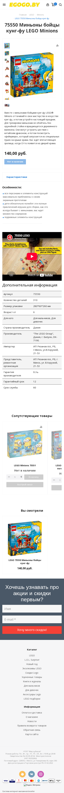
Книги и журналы (32, 681)
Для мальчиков (32, 685)
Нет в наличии (15, 161)
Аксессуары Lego (32, 694)
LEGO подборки (32, 698)
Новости (32, 721)
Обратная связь (31, 729)
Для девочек (32, 690)
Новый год (31, 664)
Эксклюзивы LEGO (31, 668)
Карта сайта (31, 734)
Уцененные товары (32, 677)
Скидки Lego (31, 672)
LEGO (32, 655)
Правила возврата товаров (31, 725)
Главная (23, 14)
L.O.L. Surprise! (32, 659)
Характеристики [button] (16, 176)
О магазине (32, 716)
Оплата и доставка (32, 712)
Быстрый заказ (24, 484)
